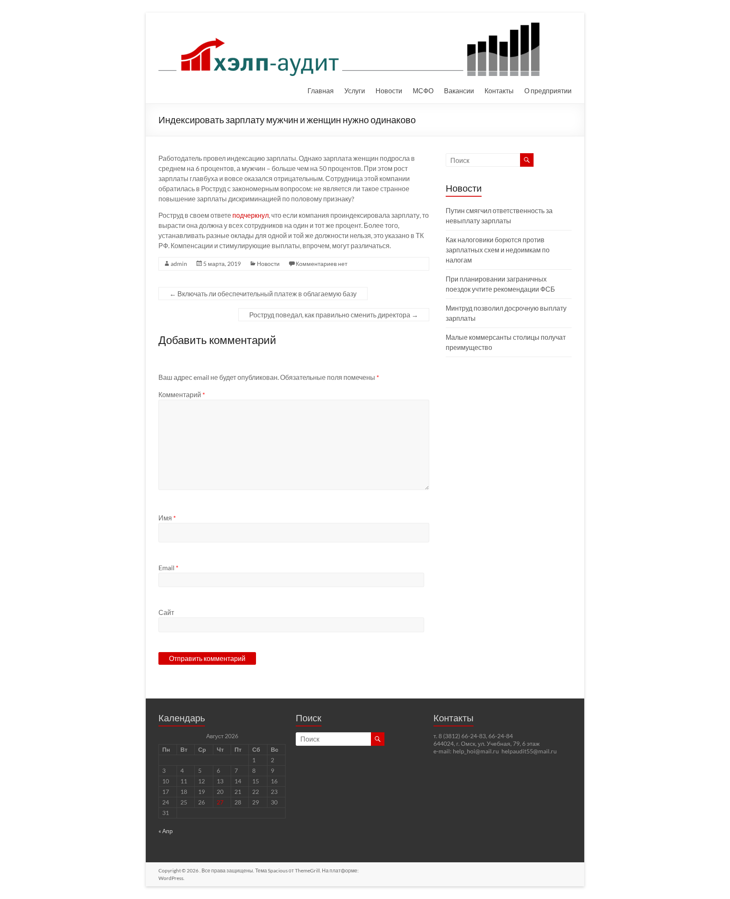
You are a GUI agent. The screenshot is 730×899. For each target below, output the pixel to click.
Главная (321, 91)
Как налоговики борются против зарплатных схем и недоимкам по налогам (498, 250)
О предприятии (548, 91)
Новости (389, 91)
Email (168, 567)
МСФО (423, 91)
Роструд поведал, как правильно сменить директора (333, 315)
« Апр (165, 830)
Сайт (166, 612)
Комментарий (181, 394)
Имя (167, 518)
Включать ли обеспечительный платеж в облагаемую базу (263, 294)
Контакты (499, 91)
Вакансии (459, 91)
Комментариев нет (321, 263)
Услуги (354, 91)
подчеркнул (250, 215)
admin (179, 263)
